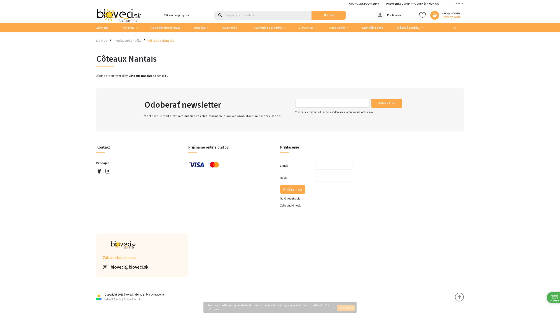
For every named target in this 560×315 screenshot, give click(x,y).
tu (221, 309)
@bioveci (99, 171)
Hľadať (328, 15)
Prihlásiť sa (386, 103)
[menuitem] (105, 27)
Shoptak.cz (137, 299)
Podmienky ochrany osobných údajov (412, 4)
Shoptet (118, 299)
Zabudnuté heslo (290, 205)
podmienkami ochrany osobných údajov (352, 112)
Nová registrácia (290, 198)
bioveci (107, 171)
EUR (458, 3)
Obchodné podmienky (364, 4)
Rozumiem (345, 307)
